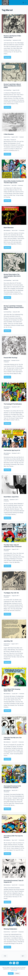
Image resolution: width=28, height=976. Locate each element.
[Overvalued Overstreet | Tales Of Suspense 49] (14, 868)
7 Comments (21, 693)
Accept (10, 973)
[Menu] (23, 2)
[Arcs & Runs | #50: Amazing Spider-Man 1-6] (14, 677)
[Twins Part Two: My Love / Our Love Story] (14, 725)
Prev (5, 955)
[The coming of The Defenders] (14, 392)
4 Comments (20, 185)
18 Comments (6, 791)
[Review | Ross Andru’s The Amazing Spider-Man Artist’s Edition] (14, 262)
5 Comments (6, 454)
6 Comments (21, 931)
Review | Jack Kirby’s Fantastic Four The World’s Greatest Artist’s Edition (14, 307)
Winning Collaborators (10, 929)
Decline (17, 973)
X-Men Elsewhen (9, 134)
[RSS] (17, 963)
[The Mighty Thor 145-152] (14, 580)
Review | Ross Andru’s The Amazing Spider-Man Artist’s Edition (12, 276)
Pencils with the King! (10, 357)
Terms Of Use (14, 970)
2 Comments (6, 550)
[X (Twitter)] (14, 963)
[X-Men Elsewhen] (14, 122)
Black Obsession (9, 227)
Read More (8, 58)
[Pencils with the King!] (14, 345)
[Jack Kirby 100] (14, 629)
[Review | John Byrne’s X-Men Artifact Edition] (14, 23)
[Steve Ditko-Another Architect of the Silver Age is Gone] (14, 169)
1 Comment (21, 137)
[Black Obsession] (14, 215)
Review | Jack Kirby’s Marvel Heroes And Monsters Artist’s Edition (12, 85)
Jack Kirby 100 (8, 641)
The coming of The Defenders (13, 404)
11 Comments (21, 230)
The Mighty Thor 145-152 (11, 593)
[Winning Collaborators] (14, 917)
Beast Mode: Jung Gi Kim (11, 496)
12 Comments (21, 840)
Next (23, 955)
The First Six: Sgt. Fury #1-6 (12, 450)
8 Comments (6, 645)
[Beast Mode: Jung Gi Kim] (14, 484)
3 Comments (6, 361)
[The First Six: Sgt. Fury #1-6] (14, 438)
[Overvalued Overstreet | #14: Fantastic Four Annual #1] (14, 774)
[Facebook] (10, 963)
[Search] (25, 2)
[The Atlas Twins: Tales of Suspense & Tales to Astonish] (14, 532)
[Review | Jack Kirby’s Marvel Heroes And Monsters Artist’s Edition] (14, 72)
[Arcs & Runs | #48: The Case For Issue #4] (14, 823)
